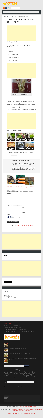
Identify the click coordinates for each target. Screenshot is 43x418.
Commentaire (9, 193)
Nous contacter (6, 396)
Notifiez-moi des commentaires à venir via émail (16, 205)
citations (15, 388)
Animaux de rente (8, 294)
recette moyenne (11, 375)
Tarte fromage (32, 376)
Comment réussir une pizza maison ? (12, 325)
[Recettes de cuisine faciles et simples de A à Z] (10, 6)
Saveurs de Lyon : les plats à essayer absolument (15, 329)
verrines (12, 377)
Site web (23, 212)
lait (8, 373)
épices (15, 377)
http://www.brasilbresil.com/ (19, 410)
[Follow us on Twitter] (9, 8)
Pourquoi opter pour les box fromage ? (12, 327)
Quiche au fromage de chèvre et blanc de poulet (25, 225)
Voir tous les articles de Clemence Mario (28, 161)
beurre (16, 370)
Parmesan (21, 373)
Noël (16, 373)
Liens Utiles (6, 397)
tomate (8, 377)
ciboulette (34, 370)
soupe (26, 376)
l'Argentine (25, 388)
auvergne (9, 369)
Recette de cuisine (10, 16)
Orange (18, 373)
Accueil (5, 16)
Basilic (12, 369)
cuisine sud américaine (17, 386)
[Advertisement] (21, 33)
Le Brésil (21, 388)
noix (13, 373)
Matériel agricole (7, 295)
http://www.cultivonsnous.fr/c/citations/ (20, 409)
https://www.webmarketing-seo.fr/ (15, 413)
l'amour (18, 388)
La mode (6, 291)
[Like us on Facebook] (6, 8)
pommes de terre (17, 374)
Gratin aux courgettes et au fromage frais (17, 227)
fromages (20, 372)
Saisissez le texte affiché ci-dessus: (18, 217)
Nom (23, 207)
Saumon (20, 375)
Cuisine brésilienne (24, 386)
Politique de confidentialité (10, 297)
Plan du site (6, 399)
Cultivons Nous (7, 292)
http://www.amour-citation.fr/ (35, 409)
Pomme (12, 374)
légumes (10, 373)
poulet (22, 374)
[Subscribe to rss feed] (4, 8)
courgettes (6, 371)
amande (5, 369)
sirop (23, 375)
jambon (5, 373)
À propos (5, 398)
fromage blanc (24, 371)
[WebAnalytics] (21, 416)
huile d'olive (16, 23)
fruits (24, 372)
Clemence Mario (12, 152)
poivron (9, 374)
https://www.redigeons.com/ (29, 413)
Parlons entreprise (8, 296)
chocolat (30, 370)
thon (4, 377)
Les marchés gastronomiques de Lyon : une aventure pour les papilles (19, 331)
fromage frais (12, 372)
